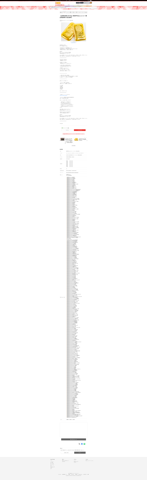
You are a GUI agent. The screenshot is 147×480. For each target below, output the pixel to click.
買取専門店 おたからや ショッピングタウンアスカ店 (73, 303)
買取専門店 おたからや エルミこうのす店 (72, 331)
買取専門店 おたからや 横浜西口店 (71, 219)
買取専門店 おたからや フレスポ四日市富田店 (72, 361)
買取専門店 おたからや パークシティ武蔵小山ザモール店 (74, 189)
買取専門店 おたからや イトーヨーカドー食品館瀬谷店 (73, 357)
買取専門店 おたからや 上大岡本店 (71, 178)
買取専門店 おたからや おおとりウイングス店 (72, 315)
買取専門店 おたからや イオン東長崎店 (71, 367)
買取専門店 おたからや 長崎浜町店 (71, 381)
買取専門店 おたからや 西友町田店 (71, 269)
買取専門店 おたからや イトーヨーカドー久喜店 (72, 201)
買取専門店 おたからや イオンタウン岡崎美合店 (72, 190)
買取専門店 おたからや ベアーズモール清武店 (72, 329)
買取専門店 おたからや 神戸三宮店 (71, 398)
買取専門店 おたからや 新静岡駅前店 (71, 371)
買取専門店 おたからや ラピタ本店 (71, 352)
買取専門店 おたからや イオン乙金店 (71, 366)
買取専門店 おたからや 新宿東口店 (71, 204)
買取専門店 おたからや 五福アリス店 (71, 337)
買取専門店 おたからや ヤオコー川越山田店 (72, 370)
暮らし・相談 (52, 463)
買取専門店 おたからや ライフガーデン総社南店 (72, 224)
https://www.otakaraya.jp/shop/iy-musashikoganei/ (72, 172)
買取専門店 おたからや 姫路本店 (71, 216)
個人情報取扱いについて (64, 474)
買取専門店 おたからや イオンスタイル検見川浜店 (73, 391)
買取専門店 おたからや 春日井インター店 (72, 411)
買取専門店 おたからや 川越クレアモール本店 (72, 226)
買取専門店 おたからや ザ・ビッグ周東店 (72, 342)
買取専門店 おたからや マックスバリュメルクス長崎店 (73, 214)
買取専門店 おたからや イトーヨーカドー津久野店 (73, 234)
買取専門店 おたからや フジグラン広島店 (72, 305)
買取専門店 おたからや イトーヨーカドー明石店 (72, 258)
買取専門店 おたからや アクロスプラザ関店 (72, 351)
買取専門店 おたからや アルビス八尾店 (71, 372)
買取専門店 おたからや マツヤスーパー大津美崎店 (73, 348)
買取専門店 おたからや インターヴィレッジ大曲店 (73, 250)
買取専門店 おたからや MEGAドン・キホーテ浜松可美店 (74, 410)
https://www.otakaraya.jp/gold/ (63, 95)
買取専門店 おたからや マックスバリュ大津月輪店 (73, 364)
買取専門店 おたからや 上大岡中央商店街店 (72, 297)
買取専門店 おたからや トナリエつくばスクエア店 (73, 300)
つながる (87, 459)
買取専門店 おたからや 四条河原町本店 (71, 228)
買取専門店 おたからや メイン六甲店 (71, 288)
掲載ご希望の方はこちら (73, 439)
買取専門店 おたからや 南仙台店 (71, 413)
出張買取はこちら (68, 174)
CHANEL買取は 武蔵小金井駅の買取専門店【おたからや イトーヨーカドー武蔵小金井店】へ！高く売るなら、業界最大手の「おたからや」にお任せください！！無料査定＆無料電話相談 (68, 141)
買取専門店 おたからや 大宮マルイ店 (71, 312)
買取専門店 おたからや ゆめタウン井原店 (72, 336)
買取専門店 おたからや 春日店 (70, 405)
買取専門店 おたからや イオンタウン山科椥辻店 (72, 382)
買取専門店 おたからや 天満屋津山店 (71, 266)
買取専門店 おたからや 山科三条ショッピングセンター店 (74, 380)
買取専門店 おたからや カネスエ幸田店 (71, 304)
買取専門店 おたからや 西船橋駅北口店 (71, 231)
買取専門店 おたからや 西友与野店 (71, 197)
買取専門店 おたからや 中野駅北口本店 (71, 244)
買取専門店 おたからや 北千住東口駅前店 (72, 191)
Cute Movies (63, 461)
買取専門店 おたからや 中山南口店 (71, 181)
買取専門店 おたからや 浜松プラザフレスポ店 (72, 314)
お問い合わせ (72, 474)
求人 (51, 468)
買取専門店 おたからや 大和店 (70, 179)
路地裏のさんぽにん (76, 461)
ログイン (80, 452)
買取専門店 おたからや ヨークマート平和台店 (72, 373)
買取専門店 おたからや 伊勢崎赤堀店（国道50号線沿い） (74, 412)
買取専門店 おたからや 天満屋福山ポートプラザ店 (73, 376)
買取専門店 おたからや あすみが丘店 (71, 403)
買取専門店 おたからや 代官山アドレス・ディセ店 (73, 308)
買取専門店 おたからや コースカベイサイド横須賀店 (73, 355)
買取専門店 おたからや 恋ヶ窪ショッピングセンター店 (73, 327)
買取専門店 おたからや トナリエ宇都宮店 (72, 257)
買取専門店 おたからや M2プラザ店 (71, 280)
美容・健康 (52, 462)
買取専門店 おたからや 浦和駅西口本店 (71, 253)
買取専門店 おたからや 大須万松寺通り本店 (72, 246)
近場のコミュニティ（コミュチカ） (90, 460)
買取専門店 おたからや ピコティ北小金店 (72, 247)
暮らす (63, 459)
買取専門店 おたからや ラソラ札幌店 (71, 272)
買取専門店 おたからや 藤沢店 (70, 186)
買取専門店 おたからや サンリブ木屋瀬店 (72, 395)
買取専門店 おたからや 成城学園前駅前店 (72, 192)
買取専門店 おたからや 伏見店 (70, 406)
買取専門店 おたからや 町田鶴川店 (71, 220)
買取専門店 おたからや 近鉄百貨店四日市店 (72, 397)
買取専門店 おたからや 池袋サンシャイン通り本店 (73, 227)
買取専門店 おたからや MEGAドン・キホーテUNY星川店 (74, 392)
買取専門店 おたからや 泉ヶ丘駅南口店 (71, 302)
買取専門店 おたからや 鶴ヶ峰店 (71, 180)
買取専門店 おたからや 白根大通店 (71, 379)
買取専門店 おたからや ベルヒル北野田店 (72, 292)
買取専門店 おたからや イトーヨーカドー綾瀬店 (72, 218)
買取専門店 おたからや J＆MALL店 (71, 323)
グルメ (51, 460)
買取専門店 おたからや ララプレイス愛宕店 (72, 343)
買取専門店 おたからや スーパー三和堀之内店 (72, 318)
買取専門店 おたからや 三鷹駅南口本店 (71, 252)
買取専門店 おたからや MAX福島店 (71, 287)
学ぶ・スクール (52, 464)
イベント (75, 460)
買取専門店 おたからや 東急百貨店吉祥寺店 (72, 401)
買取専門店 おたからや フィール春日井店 (72, 261)
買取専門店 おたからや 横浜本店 (71, 177)
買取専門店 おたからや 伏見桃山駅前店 (71, 249)
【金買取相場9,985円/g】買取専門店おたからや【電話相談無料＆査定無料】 (82, 140)
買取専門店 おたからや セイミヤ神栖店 (71, 333)
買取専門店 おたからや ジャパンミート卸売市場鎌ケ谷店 (74, 404)
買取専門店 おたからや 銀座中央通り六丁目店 (72, 274)
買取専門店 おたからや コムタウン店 (71, 275)
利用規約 (69, 474)
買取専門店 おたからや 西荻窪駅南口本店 (72, 255)
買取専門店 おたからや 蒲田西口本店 (71, 230)
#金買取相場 (61, 123)
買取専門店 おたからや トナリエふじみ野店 (72, 335)
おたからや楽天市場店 (69, 175)
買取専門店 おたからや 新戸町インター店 (72, 400)
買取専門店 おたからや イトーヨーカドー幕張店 (72, 232)
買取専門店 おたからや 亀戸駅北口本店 (71, 262)
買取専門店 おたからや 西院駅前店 (71, 225)
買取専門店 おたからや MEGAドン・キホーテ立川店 (73, 377)
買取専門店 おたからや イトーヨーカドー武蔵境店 (73, 223)
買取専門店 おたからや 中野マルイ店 (71, 212)
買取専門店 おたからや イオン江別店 (71, 368)
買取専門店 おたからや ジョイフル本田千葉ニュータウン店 (74, 341)
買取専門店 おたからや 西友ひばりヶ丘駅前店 (72, 237)
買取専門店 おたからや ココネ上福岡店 (71, 389)
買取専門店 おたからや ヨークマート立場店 (72, 374)
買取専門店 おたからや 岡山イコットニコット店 (72, 290)
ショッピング (52, 461)
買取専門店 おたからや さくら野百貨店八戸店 (72, 265)
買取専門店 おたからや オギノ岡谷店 (71, 363)
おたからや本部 (69, 238)
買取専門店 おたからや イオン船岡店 (71, 243)
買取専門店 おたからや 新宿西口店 (71, 183)
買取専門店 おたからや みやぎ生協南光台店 (72, 321)
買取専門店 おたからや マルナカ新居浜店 (72, 241)
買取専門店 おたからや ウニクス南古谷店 (72, 309)
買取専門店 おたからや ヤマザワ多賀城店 (72, 385)
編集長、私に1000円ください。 (65, 460)
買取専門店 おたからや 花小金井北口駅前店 (72, 240)
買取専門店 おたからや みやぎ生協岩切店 (72, 320)
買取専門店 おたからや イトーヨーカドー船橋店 (72, 268)
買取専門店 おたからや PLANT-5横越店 (71, 407)
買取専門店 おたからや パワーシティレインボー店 (73, 198)
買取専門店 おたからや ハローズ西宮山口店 (72, 278)
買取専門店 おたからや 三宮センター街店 (72, 195)
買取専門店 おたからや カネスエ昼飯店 (71, 283)
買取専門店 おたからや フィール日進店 (71, 360)
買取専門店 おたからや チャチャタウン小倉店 (72, 271)
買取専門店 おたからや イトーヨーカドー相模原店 (73, 298)
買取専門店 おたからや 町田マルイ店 (71, 334)
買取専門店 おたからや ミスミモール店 (71, 349)
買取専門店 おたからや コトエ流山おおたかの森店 (73, 221)
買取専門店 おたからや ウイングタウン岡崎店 (72, 301)
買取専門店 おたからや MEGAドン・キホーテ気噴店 (73, 375)
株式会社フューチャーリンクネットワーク (74, 473)
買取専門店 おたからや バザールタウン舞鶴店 (72, 354)
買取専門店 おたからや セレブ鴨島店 (71, 328)
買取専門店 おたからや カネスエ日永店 (71, 256)
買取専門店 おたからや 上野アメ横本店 (71, 215)
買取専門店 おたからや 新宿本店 (71, 203)
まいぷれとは (59, 474)
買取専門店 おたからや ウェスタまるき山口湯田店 (73, 408)
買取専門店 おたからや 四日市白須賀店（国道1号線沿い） (74, 414)
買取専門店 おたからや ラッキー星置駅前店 (72, 338)
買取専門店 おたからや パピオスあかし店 (72, 306)
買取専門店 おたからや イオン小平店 (71, 281)
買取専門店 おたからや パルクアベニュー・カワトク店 (73, 378)
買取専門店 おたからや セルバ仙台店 (71, 284)
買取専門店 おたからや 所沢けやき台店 (71, 188)
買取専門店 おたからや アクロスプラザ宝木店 (72, 394)
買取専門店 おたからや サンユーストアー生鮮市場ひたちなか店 (74, 415)
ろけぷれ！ (75, 462)
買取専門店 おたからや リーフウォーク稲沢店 (72, 416)
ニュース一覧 (73, 145)
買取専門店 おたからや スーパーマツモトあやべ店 (73, 339)
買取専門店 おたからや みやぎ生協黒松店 (72, 299)
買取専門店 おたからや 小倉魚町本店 (71, 229)
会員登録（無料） (66, 452)
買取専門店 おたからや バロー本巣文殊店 (72, 388)
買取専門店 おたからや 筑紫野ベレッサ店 (72, 386)
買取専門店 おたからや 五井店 (70, 187)
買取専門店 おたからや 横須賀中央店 (71, 185)
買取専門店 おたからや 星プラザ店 (71, 259)
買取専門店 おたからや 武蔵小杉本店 (71, 324)
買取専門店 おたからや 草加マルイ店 (71, 326)
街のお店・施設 (53, 459)
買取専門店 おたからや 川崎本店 (71, 286)
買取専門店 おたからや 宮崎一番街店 (71, 293)
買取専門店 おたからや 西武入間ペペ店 (71, 417)
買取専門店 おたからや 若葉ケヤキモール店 (72, 295)
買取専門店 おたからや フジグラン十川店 (72, 207)
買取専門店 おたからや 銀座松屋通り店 (71, 182)
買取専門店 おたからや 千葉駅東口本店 (71, 235)
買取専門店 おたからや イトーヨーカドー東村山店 (73, 217)
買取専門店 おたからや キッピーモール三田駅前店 (73, 254)
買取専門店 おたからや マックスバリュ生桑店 (72, 289)
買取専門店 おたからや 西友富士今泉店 (71, 260)
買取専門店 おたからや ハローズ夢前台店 (72, 344)
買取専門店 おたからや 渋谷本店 (71, 210)
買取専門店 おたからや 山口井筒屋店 (71, 277)
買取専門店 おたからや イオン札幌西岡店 (72, 369)
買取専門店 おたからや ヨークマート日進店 (72, 383)
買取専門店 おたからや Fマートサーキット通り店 (73, 317)
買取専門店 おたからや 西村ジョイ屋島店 (72, 358)
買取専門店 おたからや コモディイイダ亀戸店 (72, 332)
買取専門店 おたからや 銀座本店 (71, 209)
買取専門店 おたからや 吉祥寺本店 (71, 222)
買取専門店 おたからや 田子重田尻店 (71, 340)
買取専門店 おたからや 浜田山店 (71, 200)
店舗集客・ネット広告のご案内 (93, 8)
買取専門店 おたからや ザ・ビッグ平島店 (72, 311)
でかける (75, 459)
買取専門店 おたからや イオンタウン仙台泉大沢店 (73, 345)
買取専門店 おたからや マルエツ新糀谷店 (72, 213)
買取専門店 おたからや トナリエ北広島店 (72, 330)
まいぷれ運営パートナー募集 (86, 474)
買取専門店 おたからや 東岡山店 (71, 409)
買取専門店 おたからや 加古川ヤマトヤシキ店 (72, 263)
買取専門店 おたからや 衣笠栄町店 (71, 184)
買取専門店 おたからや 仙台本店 (71, 264)
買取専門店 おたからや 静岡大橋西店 (71, 206)
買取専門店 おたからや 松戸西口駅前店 (71, 194)
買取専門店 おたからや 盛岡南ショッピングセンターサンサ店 (74, 296)
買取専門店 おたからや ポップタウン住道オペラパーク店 (74, 294)
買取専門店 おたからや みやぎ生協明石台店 (72, 346)
